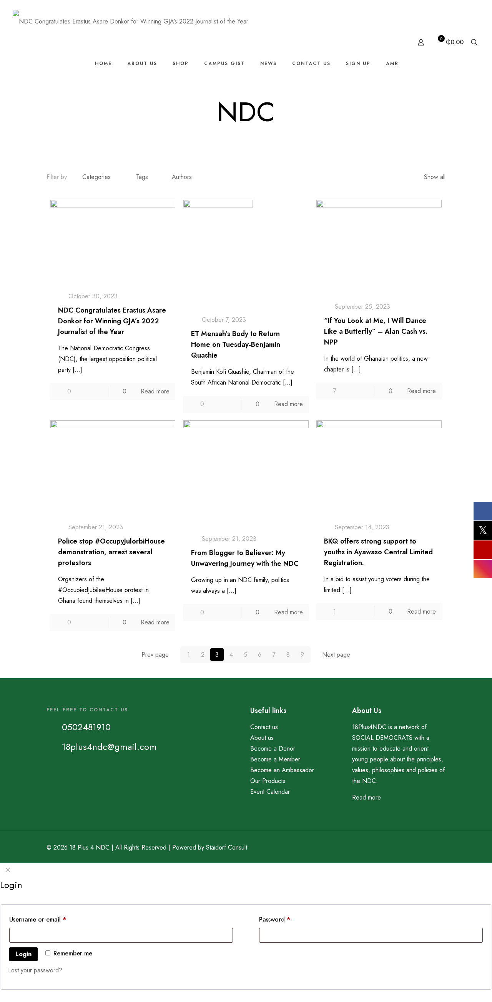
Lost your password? (35, 970)
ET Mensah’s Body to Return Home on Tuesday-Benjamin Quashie (235, 344)
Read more (155, 391)
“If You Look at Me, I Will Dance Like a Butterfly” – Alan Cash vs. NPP (375, 331)
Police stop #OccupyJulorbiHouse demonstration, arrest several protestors (111, 552)
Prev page (155, 654)
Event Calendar (270, 791)
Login (23, 954)
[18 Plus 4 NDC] (130, 21)
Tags (142, 176)
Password (287, 919)
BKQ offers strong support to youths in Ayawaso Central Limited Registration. (378, 552)
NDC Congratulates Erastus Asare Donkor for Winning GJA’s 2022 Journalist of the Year (112, 321)
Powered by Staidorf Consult (209, 847)
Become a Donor (272, 748)
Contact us (264, 727)
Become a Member (275, 759)
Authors (182, 176)
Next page (336, 654)
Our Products (267, 780)
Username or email (50, 919)
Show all (434, 176)
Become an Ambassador (282, 770)
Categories (96, 176)
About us (262, 737)
